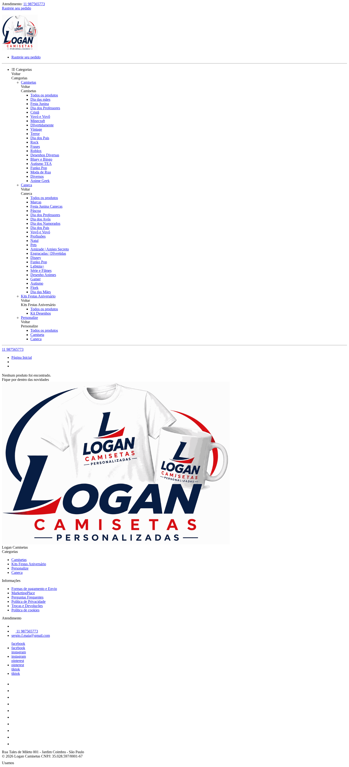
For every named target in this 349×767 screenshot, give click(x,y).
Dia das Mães (40, 292)
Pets (33, 245)
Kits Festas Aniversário (38, 296)
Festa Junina (39, 104)
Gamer (35, 279)
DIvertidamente (42, 125)
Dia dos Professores (45, 108)
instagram (18, 652)
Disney (35, 258)
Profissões (38, 236)
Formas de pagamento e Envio (34, 589)
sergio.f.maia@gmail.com (30, 635)
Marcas (35, 202)
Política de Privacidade (28, 601)
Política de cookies (25, 610)
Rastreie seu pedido (16, 8)
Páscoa (35, 211)
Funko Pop (38, 168)
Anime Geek (40, 181)
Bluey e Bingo (41, 159)
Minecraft (37, 121)
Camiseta (37, 335)
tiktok (15, 669)
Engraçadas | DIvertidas (48, 253)
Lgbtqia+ (37, 266)
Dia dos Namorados (45, 223)
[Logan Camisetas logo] (20, 49)
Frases (35, 146)
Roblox (36, 151)
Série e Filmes (41, 270)
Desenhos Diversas (44, 155)
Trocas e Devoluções (27, 606)
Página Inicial (21, 357)
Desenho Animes (43, 275)
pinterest (17, 661)
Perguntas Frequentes (27, 597)
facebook (18, 644)
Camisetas (28, 82)
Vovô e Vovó (40, 232)
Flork (34, 288)
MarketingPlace (23, 593)
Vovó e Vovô (40, 117)
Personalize (29, 318)
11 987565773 (34, 4)
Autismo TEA (41, 164)
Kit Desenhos (40, 313)
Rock (34, 142)
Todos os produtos (44, 95)
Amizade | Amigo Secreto (49, 249)
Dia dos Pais (39, 138)
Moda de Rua (40, 172)
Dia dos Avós (40, 219)
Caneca (26, 185)
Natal (34, 241)
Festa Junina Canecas (46, 206)
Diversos (37, 176)
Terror (35, 134)
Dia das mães (40, 99)
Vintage (36, 129)
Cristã (34, 112)
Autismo (36, 283)
